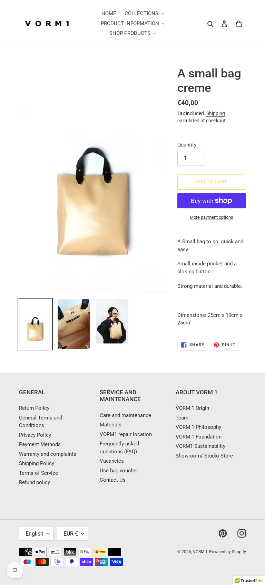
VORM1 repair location (126, 434)
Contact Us (113, 480)
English (34, 533)
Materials (110, 425)
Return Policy (34, 408)
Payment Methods (40, 444)
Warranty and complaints (47, 454)
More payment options (211, 217)
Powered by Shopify (227, 551)
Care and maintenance (125, 415)
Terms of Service (38, 473)
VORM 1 (200, 551)
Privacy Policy (35, 435)
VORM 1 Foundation (199, 437)
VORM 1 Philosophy (198, 427)
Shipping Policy (36, 463)
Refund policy (34, 482)
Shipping (215, 113)
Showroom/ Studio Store (204, 456)
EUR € (70, 533)
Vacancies (112, 461)
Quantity (186, 145)
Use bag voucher (119, 471)
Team (182, 418)
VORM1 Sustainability (200, 446)
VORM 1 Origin (192, 408)
